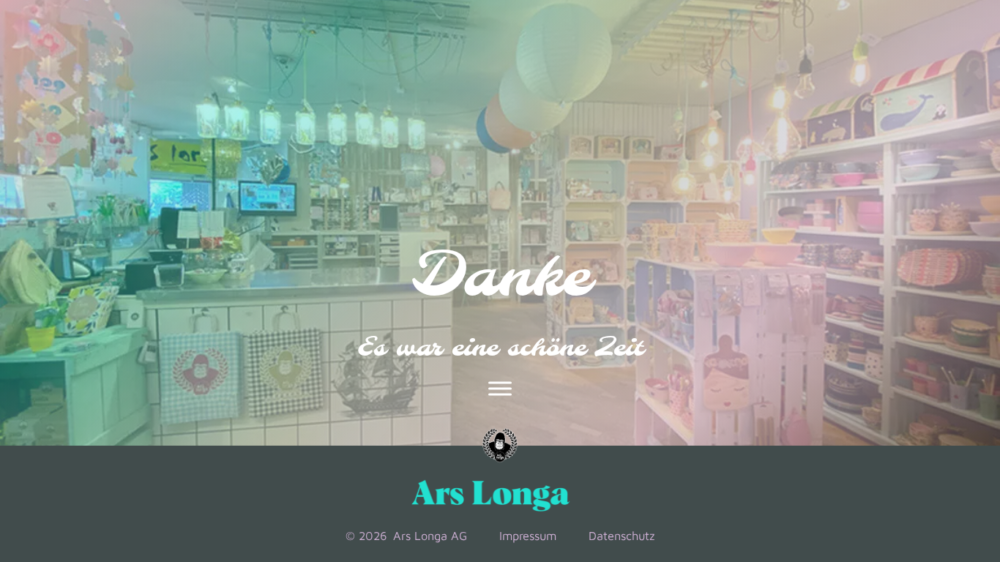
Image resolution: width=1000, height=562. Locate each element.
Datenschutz (621, 535)
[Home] (500, 446)
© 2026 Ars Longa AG (406, 535)
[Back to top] (934, 448)
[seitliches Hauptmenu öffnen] (500, 388)
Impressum (527, 535)
